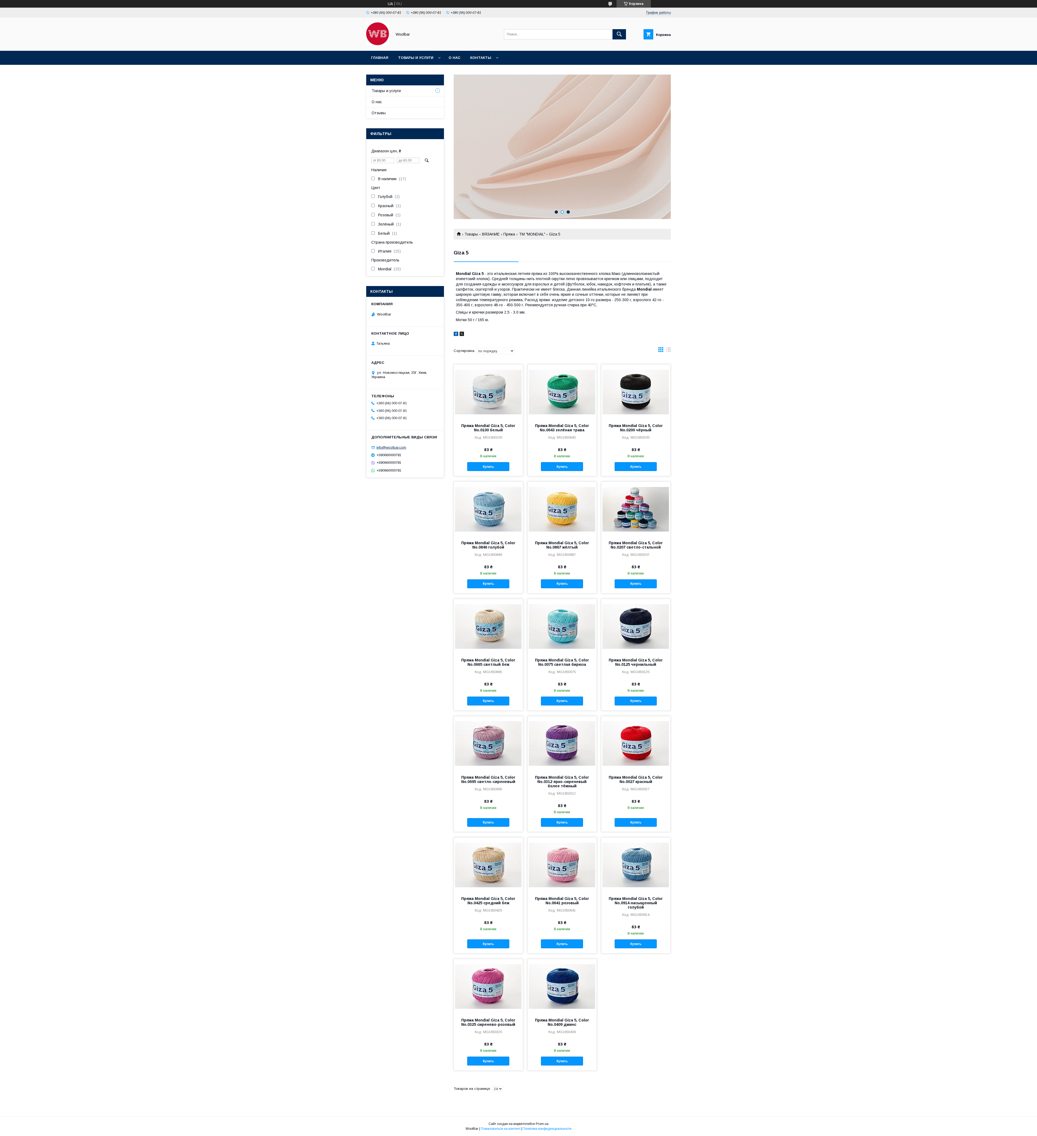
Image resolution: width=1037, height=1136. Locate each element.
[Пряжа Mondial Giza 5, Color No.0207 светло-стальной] (635, 509)
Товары (471, 234)
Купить (488, 467)
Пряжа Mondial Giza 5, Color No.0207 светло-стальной (636, 545)
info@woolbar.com (391, 447)
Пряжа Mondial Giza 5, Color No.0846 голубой (488, 545)
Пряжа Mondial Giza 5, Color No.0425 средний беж (488, 900)
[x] (462, 334)
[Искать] (619, 34)
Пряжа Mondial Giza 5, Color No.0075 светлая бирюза (562, 662)
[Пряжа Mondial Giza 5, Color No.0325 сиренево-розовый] (488, 986)
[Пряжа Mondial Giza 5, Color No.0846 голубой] (488, 509)
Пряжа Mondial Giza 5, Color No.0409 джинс (562, 1022)
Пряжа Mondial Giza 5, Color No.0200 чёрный (636, 428)
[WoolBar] (377, 44)
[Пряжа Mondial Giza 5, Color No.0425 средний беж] (488, 865)
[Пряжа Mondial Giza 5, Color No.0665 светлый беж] (488, 626)
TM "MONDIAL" (532, 234)
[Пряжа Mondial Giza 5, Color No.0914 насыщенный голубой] (635, 865)
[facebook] (456, 334)
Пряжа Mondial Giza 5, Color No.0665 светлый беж (488, 662)
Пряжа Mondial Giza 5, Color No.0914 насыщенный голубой (636, 902)
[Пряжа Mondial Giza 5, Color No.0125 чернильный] (635, 626)
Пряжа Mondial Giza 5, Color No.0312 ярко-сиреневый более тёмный (562, 781)
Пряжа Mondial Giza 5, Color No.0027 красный (636, 779)
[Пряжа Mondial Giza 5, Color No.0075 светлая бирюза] (562, 626)
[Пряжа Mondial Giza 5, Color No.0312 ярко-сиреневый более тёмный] (562, 743)
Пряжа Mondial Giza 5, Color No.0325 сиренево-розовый (488, 1022)
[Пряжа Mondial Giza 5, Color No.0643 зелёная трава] (562, 392)
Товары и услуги (415, 58)
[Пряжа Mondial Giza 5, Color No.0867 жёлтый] (562, 509)
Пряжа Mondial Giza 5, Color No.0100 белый (488, 428)
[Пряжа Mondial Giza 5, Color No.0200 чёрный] (635, 392)
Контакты (480, 58)
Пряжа (509, 234)
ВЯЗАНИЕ (491, 234)
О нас (454, 58)
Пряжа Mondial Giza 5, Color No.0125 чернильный (636, 662)
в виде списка (668, 351)
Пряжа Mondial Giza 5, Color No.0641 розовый (562, 900)
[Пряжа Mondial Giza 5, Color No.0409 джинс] (562, 986)
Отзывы (379, 113)
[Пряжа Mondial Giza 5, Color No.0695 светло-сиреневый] (488, 743)
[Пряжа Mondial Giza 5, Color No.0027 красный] (635, 743)
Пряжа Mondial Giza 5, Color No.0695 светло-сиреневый (488, 779)
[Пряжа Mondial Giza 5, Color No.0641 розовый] (562, 865)
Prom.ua (542, 1124)
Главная (379, 58)
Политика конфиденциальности (547, 1129)
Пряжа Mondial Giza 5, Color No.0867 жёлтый (562, 545)
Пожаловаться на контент (500, 1129)
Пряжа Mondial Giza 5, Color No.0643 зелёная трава (562, 428)
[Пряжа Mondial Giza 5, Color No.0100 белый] (488, 392)
